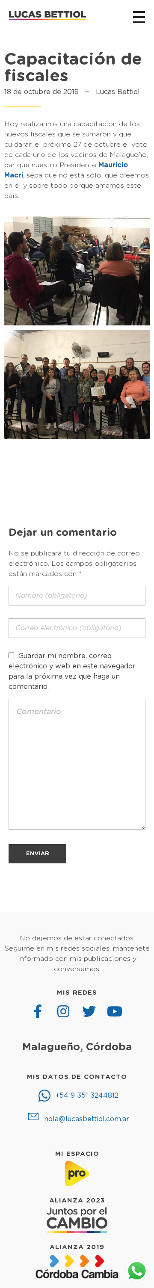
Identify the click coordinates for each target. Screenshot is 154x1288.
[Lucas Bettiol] (47, 16)
